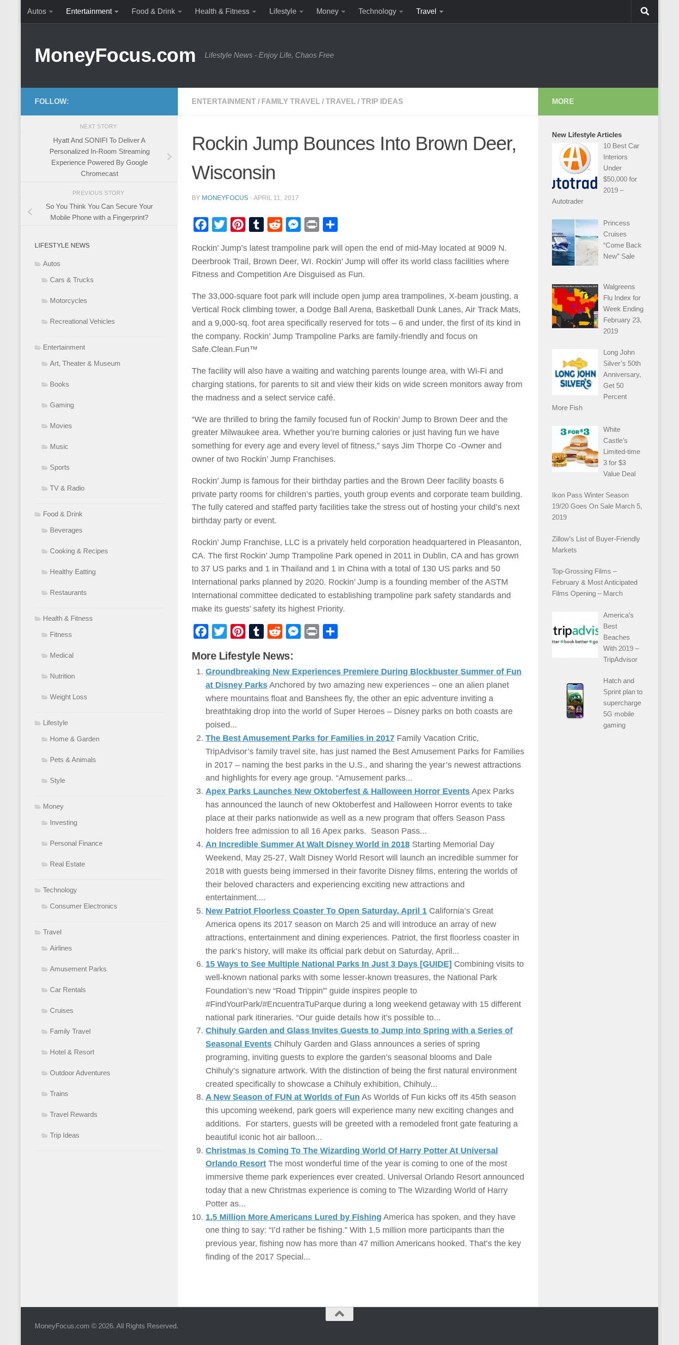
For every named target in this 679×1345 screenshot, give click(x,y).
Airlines (61, 948)
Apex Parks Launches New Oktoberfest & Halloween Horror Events (338, 791)
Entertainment (89, 11)
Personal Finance (76, 843)
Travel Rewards (73, 1114)
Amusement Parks (78, 969)
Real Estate (67, 864)
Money (327, 11)
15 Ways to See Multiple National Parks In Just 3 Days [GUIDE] (329, 964)
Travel (426, 11)
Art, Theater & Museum (85, 363)
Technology (377, 11)
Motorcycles (68, 300)
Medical (61, 655)
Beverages (66, 530)
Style (57, 780)
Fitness (61, 634)
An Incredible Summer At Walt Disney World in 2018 (308, 844)
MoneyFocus (225, 197)
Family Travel (290, 101)
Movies (61, 426)
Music (59, 446)
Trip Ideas (382, 101)
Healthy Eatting (73, 572)
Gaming (62, 405)
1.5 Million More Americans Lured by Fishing (294, 1217)
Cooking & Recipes (79, 551)
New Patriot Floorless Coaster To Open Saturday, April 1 (316, 910)
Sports (60, 467)
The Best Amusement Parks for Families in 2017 (300, 738)
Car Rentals (68, 990)
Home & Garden (74, 739)
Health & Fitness (222, 11)
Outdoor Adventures (80, 1073)
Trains (59, 1093)
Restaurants (68, 592)
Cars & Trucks (72, 280)
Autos (36, 11)
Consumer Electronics (83, 906)
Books (59, 384)
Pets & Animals (73, 759)
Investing (63, 822)
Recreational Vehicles (82, 321)
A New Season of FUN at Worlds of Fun (283, 1097)
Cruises (61, 1010)
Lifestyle (283, 11)
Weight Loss (68, 697)
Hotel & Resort (72, 1052)
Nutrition (62, 676)
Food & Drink (153, 11)
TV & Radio (67, 488)
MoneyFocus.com (115, 55)
